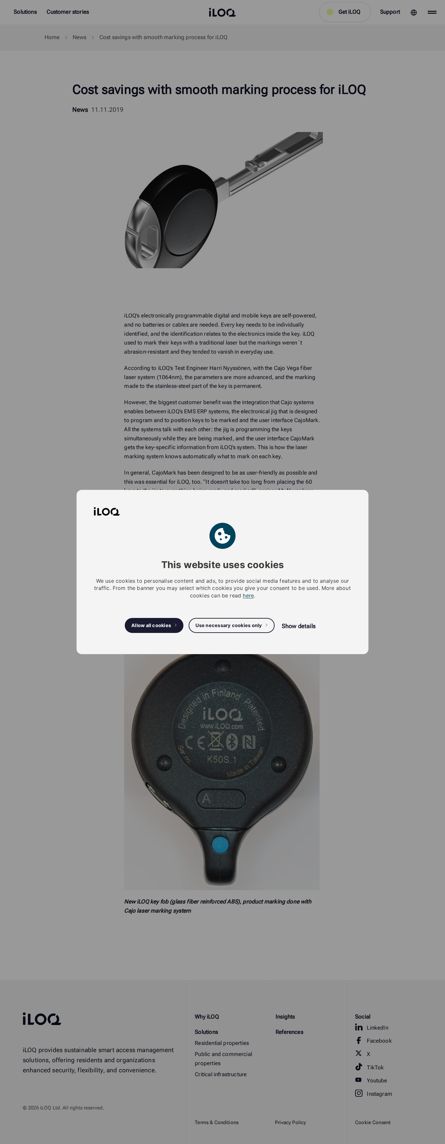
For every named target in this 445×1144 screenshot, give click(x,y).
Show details (299, 626)
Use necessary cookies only (228, 625)
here (248, 595)
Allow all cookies (151, 625)
